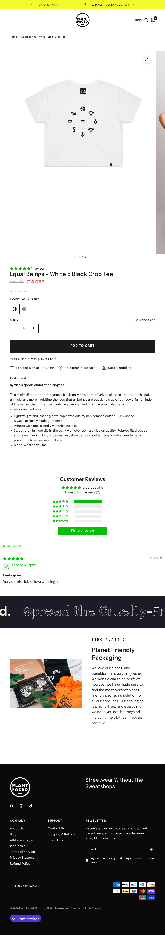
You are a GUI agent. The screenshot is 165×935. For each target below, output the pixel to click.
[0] (152, 20)
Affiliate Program (22, 840)
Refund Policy (20, 863)
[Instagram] (24, 805)
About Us (16, 828)
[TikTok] (33, 805)
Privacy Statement (24, 857)
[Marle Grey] (24, 308)
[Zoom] (146, 59)
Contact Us (56, 828)
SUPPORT (55, 820)
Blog (13, 834)
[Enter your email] (151, 849)
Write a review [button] (82, 530)
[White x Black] (15, 308)
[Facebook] (14, 805)
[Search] (146, 20)
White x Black (15, 309)
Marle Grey (24, 309)
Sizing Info (55, 840)
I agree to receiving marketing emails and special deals (122, 860)
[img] (13, 559)
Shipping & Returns (62, 834)
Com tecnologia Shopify (86, 908)
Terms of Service (22, 852)
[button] (20, 268)
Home (13, 37)
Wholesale (18, 846)
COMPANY (18, 820)
